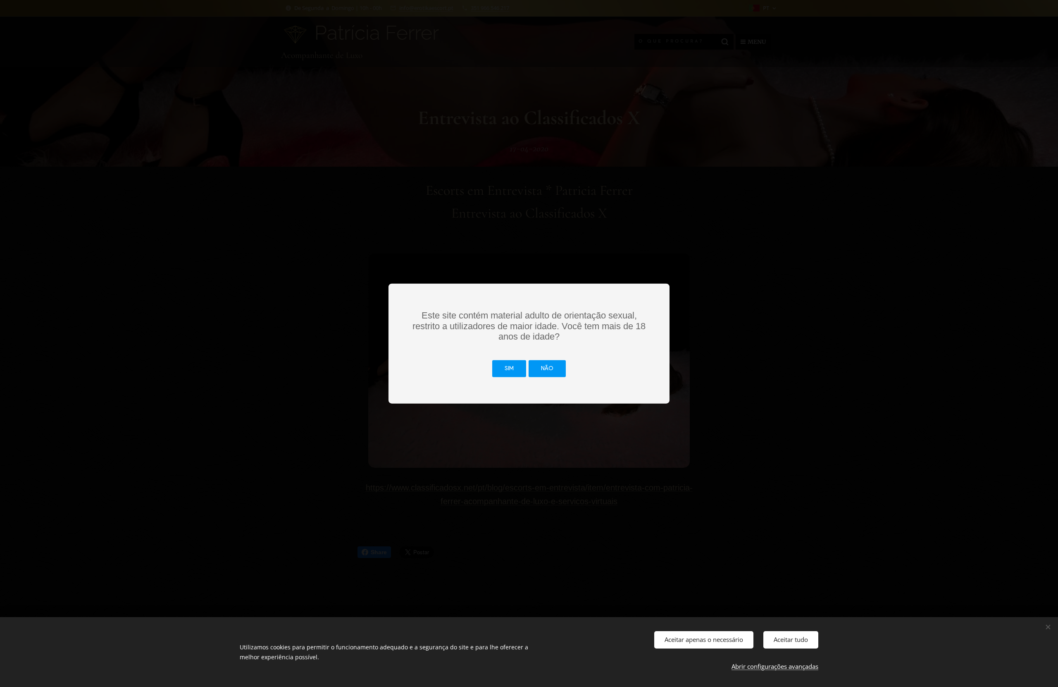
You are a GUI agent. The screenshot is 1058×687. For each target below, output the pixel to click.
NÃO (547, 368)
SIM (509, 368)
